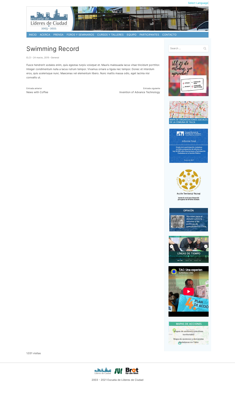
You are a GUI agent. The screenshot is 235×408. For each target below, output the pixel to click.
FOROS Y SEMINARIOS (80, 34)
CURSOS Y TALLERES (110, 34)
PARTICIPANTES (149, 34)
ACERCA (45, 34)
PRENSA (58, 34)
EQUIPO (131, 34)
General (55, 57)
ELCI (28, 57)
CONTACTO (169, 34)
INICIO (33, 34)
